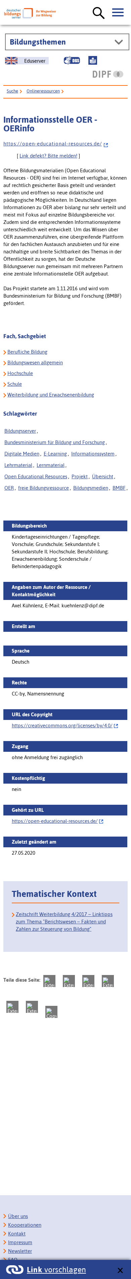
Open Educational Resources (35, 476)
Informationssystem (93, 453)
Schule (14, 384)
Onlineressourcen (43, 91)
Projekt (80, 476)
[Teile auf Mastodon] (49, 981)
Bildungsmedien (90, 488)
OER (9, 488)
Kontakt (17, 1233)
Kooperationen (24, 1225)
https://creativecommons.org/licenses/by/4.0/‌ (62, 725)
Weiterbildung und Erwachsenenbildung (50, 395)
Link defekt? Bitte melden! (48, 156)
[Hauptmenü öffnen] (118, 12)
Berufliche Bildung (27, 352)
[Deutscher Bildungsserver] (30, 13)
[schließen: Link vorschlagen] (120, 1271)
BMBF (119, 488)
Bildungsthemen (38, 42)
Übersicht (102, 476)
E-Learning (55, 453)
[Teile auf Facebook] (69, 981)
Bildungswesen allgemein (35, 362)
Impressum (20, 1242)
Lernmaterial (50, 465)
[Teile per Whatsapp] (108, 981)
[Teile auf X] (88, 981)
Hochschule (20, 373)
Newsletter (20, 1251)
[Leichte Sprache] (93, 60)
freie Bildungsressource (43, 488)
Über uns (18, 1216)
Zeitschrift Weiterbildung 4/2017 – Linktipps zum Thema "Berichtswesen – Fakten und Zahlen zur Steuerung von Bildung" (64, 921)
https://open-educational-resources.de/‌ (55, 821)
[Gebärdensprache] (72, 60)
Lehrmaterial (18, 465)
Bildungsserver (20, 431)
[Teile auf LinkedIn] (12, 1007)
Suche (12, 91)
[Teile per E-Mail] (32, 1007)
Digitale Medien (21, 453)
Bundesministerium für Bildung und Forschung (54, 442)
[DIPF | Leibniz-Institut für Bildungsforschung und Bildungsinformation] (108, 74)
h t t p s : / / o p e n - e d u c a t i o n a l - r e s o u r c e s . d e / (52, 143)
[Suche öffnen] (98, 13)
